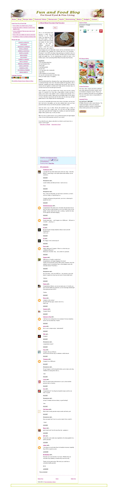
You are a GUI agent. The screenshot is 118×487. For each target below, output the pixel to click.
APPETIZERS (23, 44)
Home (14, 19)
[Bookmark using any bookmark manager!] (48, 157)
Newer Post (40, 478)
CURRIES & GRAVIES (23, 59)
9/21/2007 (45, 356)
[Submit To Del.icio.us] (52, 161)
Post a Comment (43, 472)
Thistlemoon (46, 169)
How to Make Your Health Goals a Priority (22, 25)
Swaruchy (45, 218)
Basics (79, 19)
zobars (45, 445)
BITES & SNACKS (23, 48)
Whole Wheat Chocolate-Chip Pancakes (52, 23)
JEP (44, 435)
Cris (44, 389)
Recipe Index (28, 19)
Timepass (45, 359)
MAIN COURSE (23, 55)
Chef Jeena (46, 409)
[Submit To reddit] (55, 161)
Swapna (45, 257)
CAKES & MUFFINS (23, 65)
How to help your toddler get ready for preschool (24, 34)
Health (61, 19)
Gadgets (87, 19)
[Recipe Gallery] (91, 83)
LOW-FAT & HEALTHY (23, 42)
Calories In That (47, 316)
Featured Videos (41, 19)
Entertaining (70, 19)
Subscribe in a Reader (45, 124)
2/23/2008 (45, 442)
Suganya (45, 309)
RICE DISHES (23, 57)
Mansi (44, 428)
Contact (94, 19)
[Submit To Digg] (50, 161)
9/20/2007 (45, 177)
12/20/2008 (45, 451)
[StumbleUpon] (44, 161)
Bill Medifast (46, 454)
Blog (19, 19)
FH (44, 227)
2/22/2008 (45, 425)
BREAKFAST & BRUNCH (24, 46)
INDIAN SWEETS (24, 72)
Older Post (73, 478)
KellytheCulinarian (48, 205)
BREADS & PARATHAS (23, 63)
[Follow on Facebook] (93, 32)
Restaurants (52, 19)
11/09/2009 (45, 469)
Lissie (44, 379)
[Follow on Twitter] (97, 32)
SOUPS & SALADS (23, 53)
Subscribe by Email (56, 124)
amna (44, 326)
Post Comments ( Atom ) (50, 482)
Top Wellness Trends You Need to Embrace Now (24, 36)
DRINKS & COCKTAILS (23, 51)
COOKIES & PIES (23, 68)
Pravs (44, 246)
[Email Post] (54, 163)
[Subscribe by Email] (50, 124)
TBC (44, 334)
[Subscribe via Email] (89, 32)
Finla (44, 349)
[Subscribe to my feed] (39, 124)
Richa (44, 298)
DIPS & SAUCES (24, 61)
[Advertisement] (59, 5)
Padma (45, 284)
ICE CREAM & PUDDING (24, 70)
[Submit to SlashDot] (57, 161)
